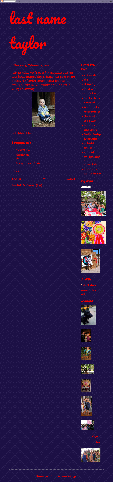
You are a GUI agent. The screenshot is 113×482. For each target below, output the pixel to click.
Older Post (71, 179)
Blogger (73, 476)
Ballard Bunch (89, 125)
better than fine (90, 130)
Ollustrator (55, 476)
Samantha (88, 148)
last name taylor (37, 30)
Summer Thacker (91, 164)
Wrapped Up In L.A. (91, 107)
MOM (86, 80)
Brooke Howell (89, 103)
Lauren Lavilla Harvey (92, 174)
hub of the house (89, 285)
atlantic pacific (90, 121)
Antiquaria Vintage (92, 112)
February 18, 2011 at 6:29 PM (28, 163)
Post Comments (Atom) (32, 185)
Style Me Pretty (90, 116)
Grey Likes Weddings (92, 134)
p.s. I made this (90, 143)
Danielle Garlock (90, 169)
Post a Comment (20, 171)
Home (44, 179)
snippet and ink (90, 152)
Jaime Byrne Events (92, 98)
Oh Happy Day (89, 84)
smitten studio (90, 75)
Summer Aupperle (91, 139)
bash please (89, 89)
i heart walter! (90, 93)
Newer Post (17, 179)
